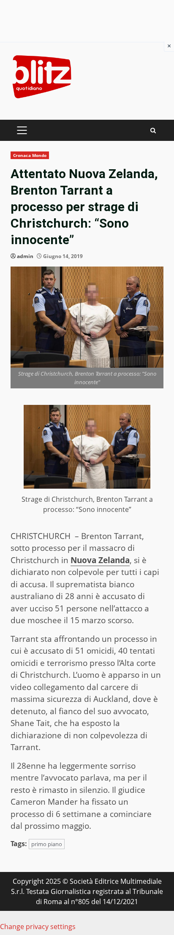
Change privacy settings (38, 926)
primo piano (46, 844)
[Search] (153, 130)
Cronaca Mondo (29, 155)
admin (25, 256)
